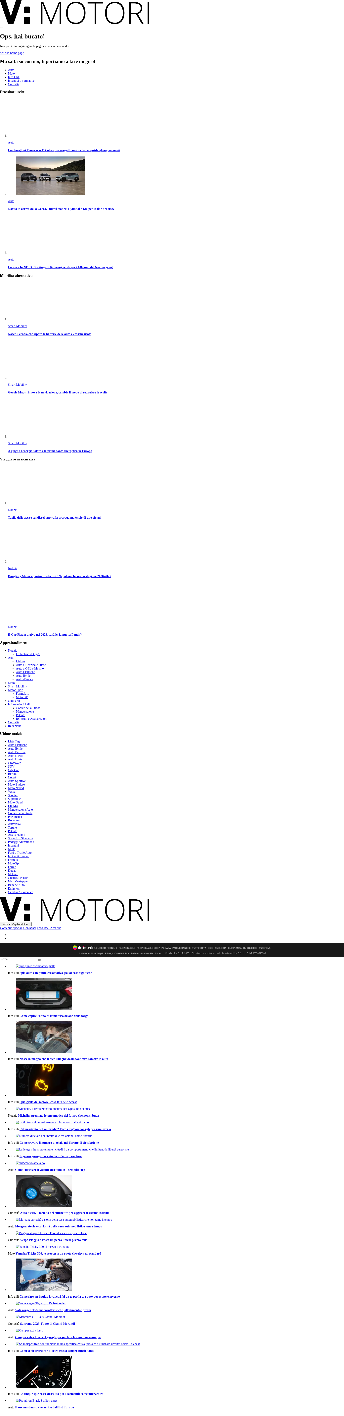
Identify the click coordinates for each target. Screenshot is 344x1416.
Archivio (55, 928)
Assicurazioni (16, 834)
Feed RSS (43, 928)
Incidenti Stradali (18, 856)
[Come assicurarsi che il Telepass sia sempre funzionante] (176, 1344)
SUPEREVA (265, 948)
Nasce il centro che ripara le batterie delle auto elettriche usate (49, 334)
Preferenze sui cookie (142, 953)
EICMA (13, 806)
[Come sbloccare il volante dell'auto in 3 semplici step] (176, 1163)
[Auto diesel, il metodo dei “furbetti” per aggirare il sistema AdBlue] (176, 1191)
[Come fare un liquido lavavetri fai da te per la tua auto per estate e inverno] (176, 1275)
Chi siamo (84, 953)
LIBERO (102, 948)
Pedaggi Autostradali (21, 842)
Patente (20, 715)
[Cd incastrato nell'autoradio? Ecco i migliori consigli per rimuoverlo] (176, 1122)
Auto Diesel (15, 755)
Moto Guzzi (15, 802)
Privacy (109, 953)
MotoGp (13, 863)
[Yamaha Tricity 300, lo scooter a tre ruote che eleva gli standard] (176, 1247)
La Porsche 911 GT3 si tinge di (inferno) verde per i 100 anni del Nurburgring (60, 267)
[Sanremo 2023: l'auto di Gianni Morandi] (176, 1317)
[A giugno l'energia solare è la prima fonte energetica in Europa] (176, 418)
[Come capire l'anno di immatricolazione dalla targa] (176, 994)
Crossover (14, 763)
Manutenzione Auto (20, 809)
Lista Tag (14, 741)
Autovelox (14, 824)
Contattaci (29, 928)
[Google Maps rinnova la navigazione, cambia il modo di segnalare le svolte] (176, 360)
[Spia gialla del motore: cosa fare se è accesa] (176, 1080)
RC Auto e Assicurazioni (31, 718)
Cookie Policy (121, 953)
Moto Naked (16, 788)
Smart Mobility (17, 326)
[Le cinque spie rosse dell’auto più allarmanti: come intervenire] (176, 1372)
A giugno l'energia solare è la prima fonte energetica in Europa (50, 451)
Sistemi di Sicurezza (20, 838)
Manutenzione (25, 711)
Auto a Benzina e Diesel (31, 665)
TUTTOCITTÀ (199, 948)
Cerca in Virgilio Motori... (16, 924)
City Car (13, 770)
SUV (11, 766)
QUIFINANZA (235, 948)
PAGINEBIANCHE (181, 948)
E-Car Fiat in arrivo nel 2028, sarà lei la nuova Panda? (45, 634)
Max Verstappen (18, 881)
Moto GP (22, 697)
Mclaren (13, 874)
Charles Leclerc (18, 877)
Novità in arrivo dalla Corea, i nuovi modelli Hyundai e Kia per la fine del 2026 (61, 208)
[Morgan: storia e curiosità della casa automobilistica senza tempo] (176, 1219)
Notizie (12, 509)
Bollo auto (14, 820)
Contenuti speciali (11, 928)
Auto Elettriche (25, 672)
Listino (20, 661)
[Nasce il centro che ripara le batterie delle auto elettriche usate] (176, 301)
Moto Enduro (16, 784)
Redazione (14, 726)
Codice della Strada (28, 708)
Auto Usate (15, 759)
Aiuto (158, 953)
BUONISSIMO (250, 948)
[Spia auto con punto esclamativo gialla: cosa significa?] (176, 966)
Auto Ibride (23, 675)
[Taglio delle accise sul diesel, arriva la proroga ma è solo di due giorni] (176, 485)
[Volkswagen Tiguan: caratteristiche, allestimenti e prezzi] (176, 1303)
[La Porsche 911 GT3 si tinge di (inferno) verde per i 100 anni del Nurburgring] (176, 235)
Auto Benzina (16, 752)
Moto (11, 73)
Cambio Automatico (20, 892)
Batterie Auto (16, 885)
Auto (11, 70)
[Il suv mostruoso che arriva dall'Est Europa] (176, 1400)
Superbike (14, 798)
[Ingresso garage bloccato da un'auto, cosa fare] (176, 1149)
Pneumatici (15, 816)
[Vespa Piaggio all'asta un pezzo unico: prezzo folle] (176, 1233)
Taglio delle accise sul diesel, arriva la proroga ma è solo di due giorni (54, 517)
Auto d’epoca (24, 679)
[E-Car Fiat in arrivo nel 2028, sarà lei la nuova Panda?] (176, 602)
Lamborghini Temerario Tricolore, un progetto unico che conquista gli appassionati (64, 150)
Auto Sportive (17, 781)
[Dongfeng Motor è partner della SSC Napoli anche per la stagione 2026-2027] (176, 543)
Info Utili (14, 77)
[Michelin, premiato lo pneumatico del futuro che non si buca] (176, 1109)
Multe (11, 849)
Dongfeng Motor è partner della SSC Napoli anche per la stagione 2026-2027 (59, 576)
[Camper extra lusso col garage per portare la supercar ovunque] (176, 1330)
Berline (12, 773)
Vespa (12, 791)
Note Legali (97, 953)
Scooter (13, 795)
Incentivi (13, 845)
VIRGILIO (112, 948)
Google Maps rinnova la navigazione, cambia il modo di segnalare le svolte (57, 392)
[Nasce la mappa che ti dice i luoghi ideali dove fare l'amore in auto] (176, 1037)
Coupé (12, 777)
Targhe (12, 827)
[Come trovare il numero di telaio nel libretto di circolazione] (176, 1136)
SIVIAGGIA (220, 948)
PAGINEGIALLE (127, 948)
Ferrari (12, 867)
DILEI (210, 948)
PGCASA (166, 948)
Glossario (14, 700)
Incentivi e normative (21, 80)
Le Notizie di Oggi (28, 654)
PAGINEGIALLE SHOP (148, 948)
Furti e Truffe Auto (20, 852)
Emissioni (14, 888)
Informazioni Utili (19, 704)
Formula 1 (22, 693)
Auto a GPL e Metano (30, 668)
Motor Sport (15, 690)
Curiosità (13, 84)
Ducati (12, 870)
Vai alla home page (12, 53)
